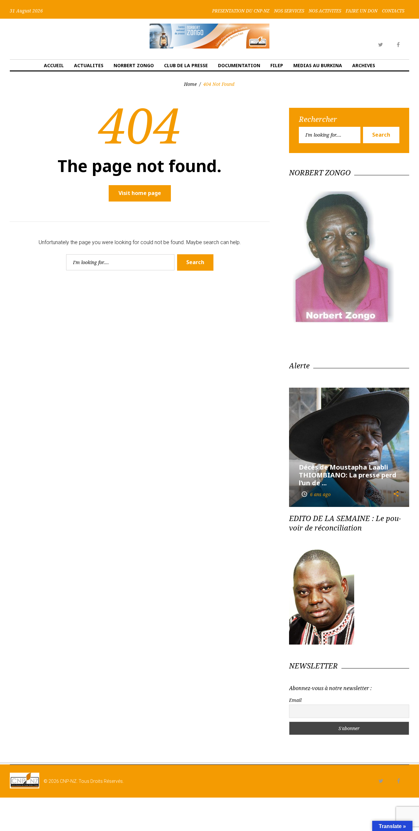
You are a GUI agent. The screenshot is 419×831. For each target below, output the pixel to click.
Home (190, 84)
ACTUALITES (88, 65)
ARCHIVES (363, 65)
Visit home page (139, 193)
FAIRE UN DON (361, 11)
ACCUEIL (54, 65)
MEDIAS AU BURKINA (317, 65)
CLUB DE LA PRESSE (186, 65)
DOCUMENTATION (239, 65)
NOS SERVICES (289, 11)
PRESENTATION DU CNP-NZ (240, 11)
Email (295, 700)
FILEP (276, 65)
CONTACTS (393, 11)
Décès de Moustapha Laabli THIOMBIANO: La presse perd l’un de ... (347, 475)
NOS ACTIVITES (325, 11)
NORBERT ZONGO (134, 65)
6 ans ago (316, 494)
